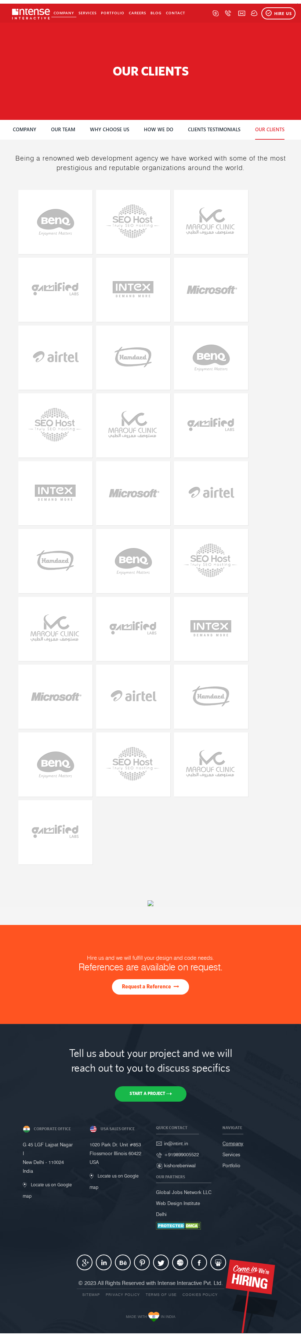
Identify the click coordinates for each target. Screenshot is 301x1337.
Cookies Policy (200, 1294)
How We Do (158, 129)
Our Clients (269, 129)
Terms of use (161, 1294)
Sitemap (91, 1294)
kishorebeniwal (180, 1165)
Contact (175, 12)
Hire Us (283, 13)
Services (88, 12)
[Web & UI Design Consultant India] (28, 13)
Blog (156, 12)
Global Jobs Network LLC (183, 1192)
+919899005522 (181, 1154)
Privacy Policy (123, 1294)
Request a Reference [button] (147, 986)
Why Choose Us (109, 129)
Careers (137, 12)
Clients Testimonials (214, 129)
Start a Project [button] (148, 1093)
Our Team (63, 129)
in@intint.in (176, 1143)
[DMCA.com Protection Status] (178, 1225)
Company (64, 12)
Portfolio (112, 12)
